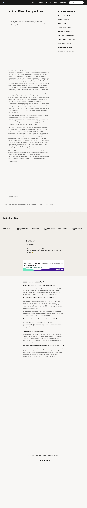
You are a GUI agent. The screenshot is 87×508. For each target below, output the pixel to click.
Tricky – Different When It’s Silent (67, 39)
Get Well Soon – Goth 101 (65, 47)
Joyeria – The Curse (62, 228)
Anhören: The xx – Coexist (46, 204)
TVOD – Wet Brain (7, 228)
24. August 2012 (30, 244)
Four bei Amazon (13, 161)
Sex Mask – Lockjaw (63, 19)
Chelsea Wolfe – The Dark (65, 15)
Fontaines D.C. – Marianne (65, 31)
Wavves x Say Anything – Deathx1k (22, 229)
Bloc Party (11, 196)
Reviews (17, 15)
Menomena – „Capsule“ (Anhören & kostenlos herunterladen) (20, 204)
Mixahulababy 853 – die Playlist (66, 35)
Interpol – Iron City (35, 228)
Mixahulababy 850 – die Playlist (77, 229)
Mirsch (28, 246)
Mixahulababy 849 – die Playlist (49, 229)
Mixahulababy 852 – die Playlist (66, 51)
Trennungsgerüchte (27, 76)
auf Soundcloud (33, 308)
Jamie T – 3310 (62, 23)
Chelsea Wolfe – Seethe (64, 27)
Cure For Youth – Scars (64, 43)
